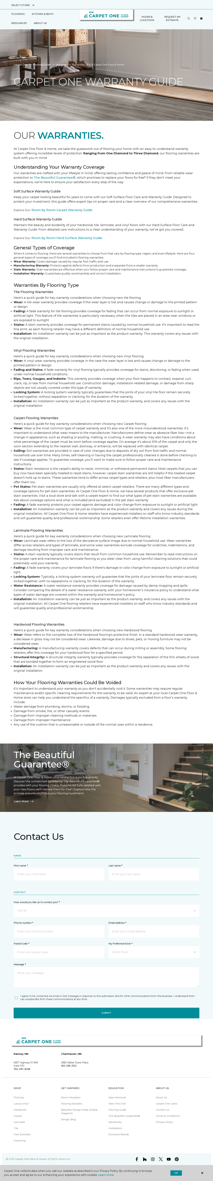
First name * (21, 865)
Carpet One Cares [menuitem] (166, 1103)
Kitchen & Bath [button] (42, 13)
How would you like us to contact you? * (37, 902)
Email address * (117, 923)
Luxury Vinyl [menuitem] (21, 1103)
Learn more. (106, 1175)
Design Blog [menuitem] (68, 1119)
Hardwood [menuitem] (20, 1109)
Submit (106, 1012)
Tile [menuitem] (16, 1128)
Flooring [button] (18, 13)
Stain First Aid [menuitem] (116, 1103)
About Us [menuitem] (161, 1097)
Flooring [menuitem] (19, 1097)
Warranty (61, 64)
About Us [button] (40, 23)
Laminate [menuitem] (19, 1122)
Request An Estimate (172, 18)
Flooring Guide (42, 64)
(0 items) (201, 18)
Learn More (21, 801)
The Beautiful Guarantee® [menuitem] (124, 1115)
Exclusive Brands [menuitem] (118, 1134)
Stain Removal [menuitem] (117, 1097)
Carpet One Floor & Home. (31, 1159)
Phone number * (23, 923)
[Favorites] (195, 18)
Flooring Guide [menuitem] (117, 1109)
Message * (20, 964)
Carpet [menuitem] (18, 1115)
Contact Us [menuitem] (162, 1109)
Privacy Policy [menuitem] (164, 1122)
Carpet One (21, 64)
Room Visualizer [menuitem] (71, 1097)
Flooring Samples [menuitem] (71, 1103)
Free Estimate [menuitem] (22, 1134)
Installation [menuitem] (115, 1128)
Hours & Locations (147, 18)
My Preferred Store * (120, 943)
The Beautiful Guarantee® (54, 177)
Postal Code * (21, 943)
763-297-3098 (22, 1069)
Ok (176, 1172)
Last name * (115, 865)
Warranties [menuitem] (115, 1122)
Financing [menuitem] (20, 1140)
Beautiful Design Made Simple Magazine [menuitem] (79, 1111)
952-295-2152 (69, 1065)
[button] (189, 18)
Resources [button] (19, 23)
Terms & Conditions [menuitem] (168, 1115)
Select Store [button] (20, 5)
